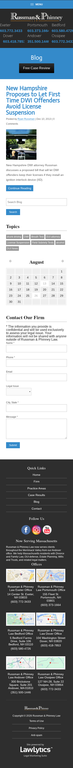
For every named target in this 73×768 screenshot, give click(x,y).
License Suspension (18, 242)
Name (10, 343)
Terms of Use (36, 721)
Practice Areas (36, 488)
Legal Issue (12, 386)
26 (36, 295)
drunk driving (14, 236)
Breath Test (37, 236)
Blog (36, 501)
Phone (10, 357)
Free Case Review (36, 68)
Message (12, 416)
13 (44, 283)
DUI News (12, 248)
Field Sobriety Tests (43, 242)
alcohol (60, 242)
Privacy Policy (36, 728)
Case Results (36, 495)
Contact (37, 508)
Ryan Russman (26, 119)
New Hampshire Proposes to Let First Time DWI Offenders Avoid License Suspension (33, 100)
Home (36, 474)
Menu (39, 4)
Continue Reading (19, 188)
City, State (12, 402)
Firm (37, 481)
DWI (26, 236)
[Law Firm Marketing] (36, 750)
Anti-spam (36, 735)
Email (9, 371)
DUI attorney (53, 236)
